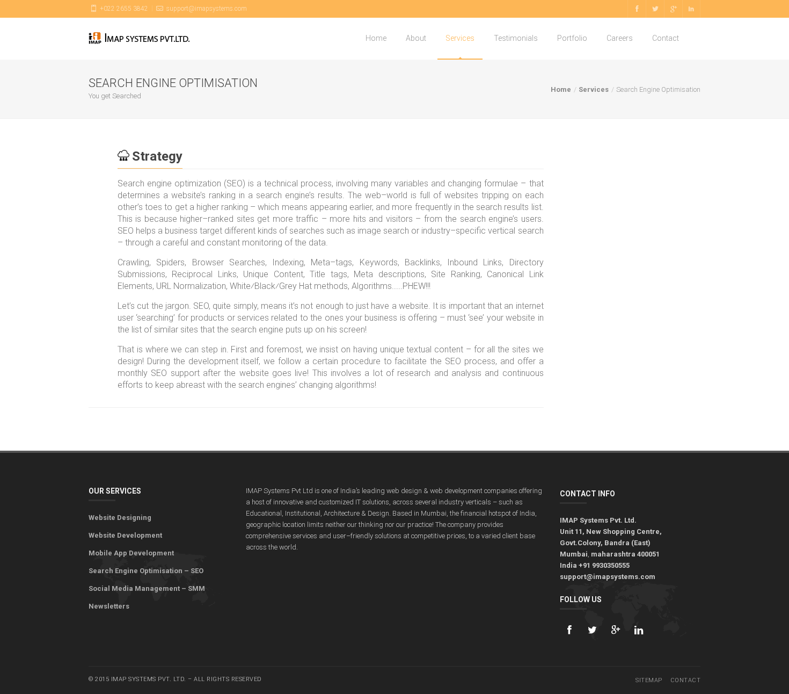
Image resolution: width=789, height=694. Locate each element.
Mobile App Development (131, 553)
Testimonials (516, 38)
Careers (620, 38)
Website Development (125, 535)
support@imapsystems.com (205, 8)
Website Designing (120, 518)
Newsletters (109, 606)
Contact (665, 38)
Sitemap (648, 680)
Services (459, 38)
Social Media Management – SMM (147, 588)
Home (376, 38)
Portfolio (572, 38)
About (416, 38)
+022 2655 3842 (123, 8)
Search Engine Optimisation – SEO (146, 571)
